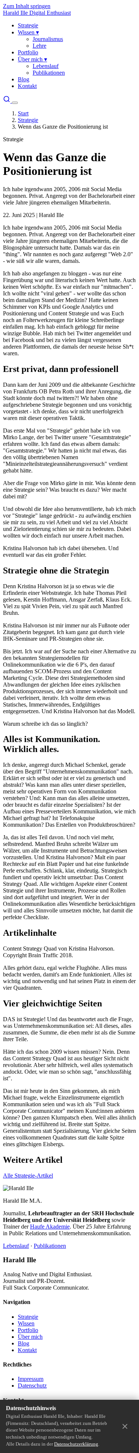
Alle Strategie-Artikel (28, 1175)
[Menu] (15, 103)
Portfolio (28, 52)
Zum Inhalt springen (26, 6)
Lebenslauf (46, 66)
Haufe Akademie (50, 1226)
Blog (23, 79)
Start (23, 113)
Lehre (39, 46)
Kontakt (27, 86)
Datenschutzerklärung (76, 1444)
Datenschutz (32, 1385)
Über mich (32, 59)
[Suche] (7, 101)
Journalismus (48, 39)
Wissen (28, 32)
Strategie (28, 25)
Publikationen (49, 73)
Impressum (30, 1379)
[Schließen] (125, 1426)
